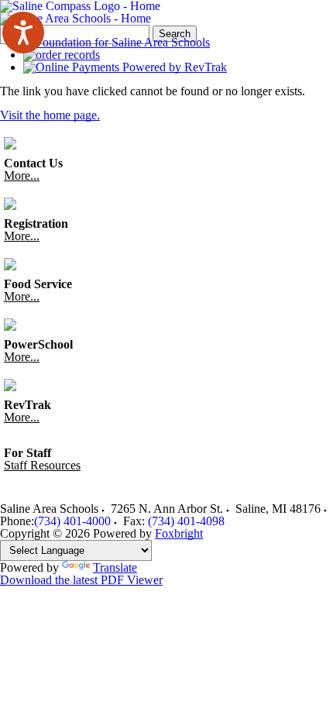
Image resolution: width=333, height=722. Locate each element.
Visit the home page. (50, 115)
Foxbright (179, 533)
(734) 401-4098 (186, 521)
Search (175, 34)
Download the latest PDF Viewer (81, 579)
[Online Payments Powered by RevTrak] (125, 67)
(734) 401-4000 (72, 521)
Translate (115, 567)
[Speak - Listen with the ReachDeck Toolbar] (23, 32)
